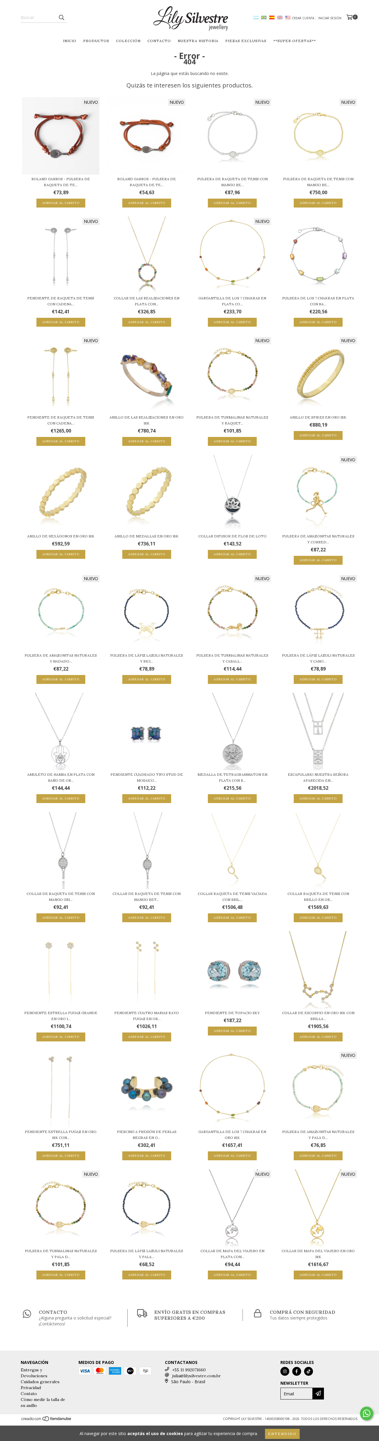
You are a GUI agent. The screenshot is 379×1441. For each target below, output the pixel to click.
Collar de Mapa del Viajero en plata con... (232, 1254)
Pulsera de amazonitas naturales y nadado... (61, 658)
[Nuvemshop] (47, 1420)
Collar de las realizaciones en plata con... (146, 301)
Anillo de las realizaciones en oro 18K (147, 420)
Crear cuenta (303, 18)
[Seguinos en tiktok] (308, 1371)
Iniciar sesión (329, 18)
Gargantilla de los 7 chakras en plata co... (232, 301)
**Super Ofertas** (294, 41)
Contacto (159, 41)
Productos (96, 41)
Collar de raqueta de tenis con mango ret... (147, 896)
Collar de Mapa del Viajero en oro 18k (318, 1254)
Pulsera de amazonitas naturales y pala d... (318, 1134)
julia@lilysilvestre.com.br (196, 1375)
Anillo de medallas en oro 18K (147, 536)
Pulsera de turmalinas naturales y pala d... (61, 1254)
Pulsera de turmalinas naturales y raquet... (232, 420)
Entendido (282, 1434)
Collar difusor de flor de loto (232, 536)
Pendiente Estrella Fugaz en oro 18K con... (61, 1134)
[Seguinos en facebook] (296, 1371)
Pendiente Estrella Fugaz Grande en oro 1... (60, 1016)
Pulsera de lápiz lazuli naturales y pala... (146, 1254)
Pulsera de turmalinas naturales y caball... (232, 658)
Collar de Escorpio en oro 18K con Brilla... (318, 1016)
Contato (29, 1393)
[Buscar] (61, 17)
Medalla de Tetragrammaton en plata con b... (232, 777)
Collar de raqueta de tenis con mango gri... (61, 896)
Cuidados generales (40, 1381)
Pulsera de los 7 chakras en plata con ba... (318, 301)
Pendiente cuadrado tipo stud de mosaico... (146, 777)
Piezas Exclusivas (245, 41)
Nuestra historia (198, 41)
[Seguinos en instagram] (284, 1371)
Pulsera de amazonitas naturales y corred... (318, 539)
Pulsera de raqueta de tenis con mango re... (232, 182)
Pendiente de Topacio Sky (232, 1013)
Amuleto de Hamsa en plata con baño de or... (60, 777)
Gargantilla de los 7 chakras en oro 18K (232, 1134)
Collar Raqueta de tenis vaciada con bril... (232, 896)
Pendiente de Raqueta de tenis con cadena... (60, 301)
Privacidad (31, 1387)
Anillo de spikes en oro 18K (318, 417)
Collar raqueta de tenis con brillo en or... (318, 896)
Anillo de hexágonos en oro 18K (60, 536)
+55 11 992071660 (189, 1370)
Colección (128, 41)
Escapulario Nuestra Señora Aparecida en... (318, 777)
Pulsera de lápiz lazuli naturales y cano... (318, 658)
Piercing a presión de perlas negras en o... (146, 1134)
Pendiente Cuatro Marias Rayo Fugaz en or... (146, 1016)
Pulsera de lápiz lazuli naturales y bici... (146, 658)
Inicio (69, 41)
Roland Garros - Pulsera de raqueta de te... (60, 182)
